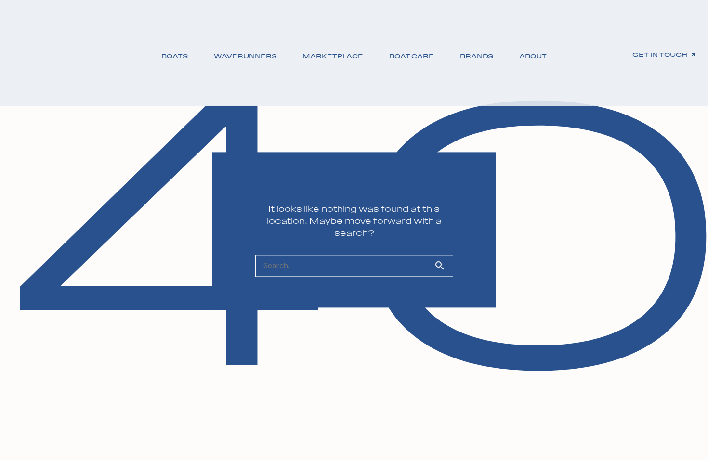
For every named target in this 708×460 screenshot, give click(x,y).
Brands (476, 56)
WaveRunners (245, 56)
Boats (174, 56)
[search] (443, 266)
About (532, 56)
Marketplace (332, 56)
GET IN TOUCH (659, 54)
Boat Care (411, 56)
